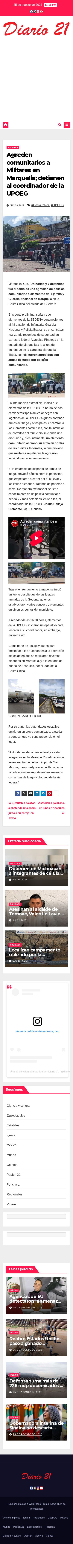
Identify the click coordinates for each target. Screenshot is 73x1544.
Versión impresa (11, 1517)
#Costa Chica (40, 205)
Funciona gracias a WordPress (24, 1504)
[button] (59, 124)
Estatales (13, 1125)
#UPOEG (57, 205)
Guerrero (52, 1517)
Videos (11, 1204)
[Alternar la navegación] (67, 125)
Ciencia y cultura (18, 1105)
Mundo (11, 1155)
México (11, 1145)
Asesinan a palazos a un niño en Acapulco (51, 805)
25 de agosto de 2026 (27, 1307)
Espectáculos (16, 1115)
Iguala (11, 1135)
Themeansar (36, 1508)
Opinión (12, 1164)
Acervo (39, 1535)
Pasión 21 (14, 1174)
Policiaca (13, 147)
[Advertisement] (36, 77)
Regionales (14, 1194)
